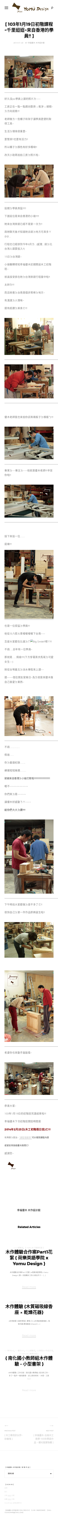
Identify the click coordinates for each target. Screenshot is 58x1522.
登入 (5, 1491)
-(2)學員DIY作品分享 (44, 1351)
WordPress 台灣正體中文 (13, 1503)
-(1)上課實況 (18, 1248)
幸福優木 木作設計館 (36, 43)
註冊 (5, 1488)
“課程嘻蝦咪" (25, 1137)
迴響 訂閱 (9, 1499)
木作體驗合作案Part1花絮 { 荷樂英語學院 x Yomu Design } (29, 1258)
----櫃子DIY (19, 1351)
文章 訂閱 (9, 1495)
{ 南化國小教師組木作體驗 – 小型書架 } (29, 1361)
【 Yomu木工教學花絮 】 (34, 1248)
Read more (29, 1286)
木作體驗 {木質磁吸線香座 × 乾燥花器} (29, 1309)
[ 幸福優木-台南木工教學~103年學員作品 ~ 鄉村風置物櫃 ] (43, 1439)
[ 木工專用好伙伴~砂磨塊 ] (13, 1437)
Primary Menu (6, 8)
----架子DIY (9, 1351)
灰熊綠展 (47, 1302)
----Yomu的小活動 (14, 1302)
